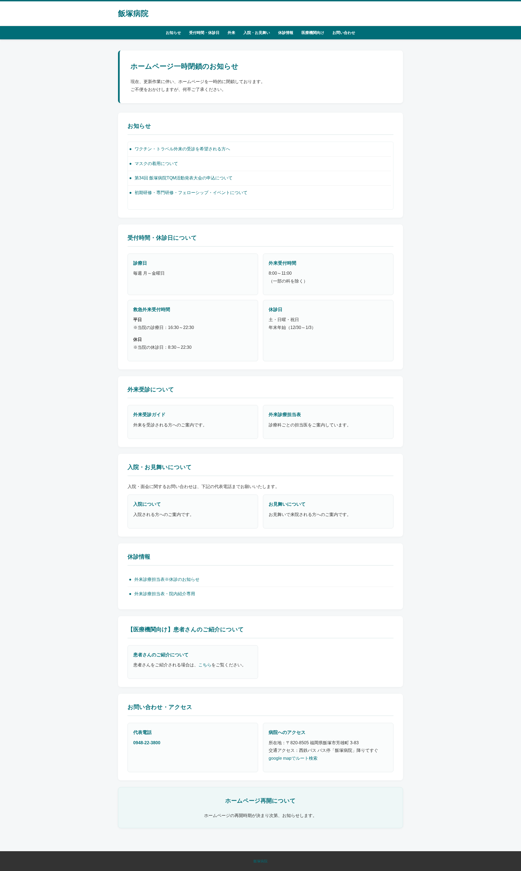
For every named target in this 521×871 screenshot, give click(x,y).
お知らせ (173, 32)
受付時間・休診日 (204, 32)
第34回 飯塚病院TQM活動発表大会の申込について (184, 178)
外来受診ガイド (149, 414)
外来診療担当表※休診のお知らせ (166, 579)
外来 (231, 32)
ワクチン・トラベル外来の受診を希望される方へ (182, 149)
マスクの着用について (156, 163)
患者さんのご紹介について (161, 654)
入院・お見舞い (256, 32)
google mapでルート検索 (293, 758)
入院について (147, 504)
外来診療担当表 (285, 414)
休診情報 (285, 32)
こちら (204, 665)
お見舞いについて (287, 504)
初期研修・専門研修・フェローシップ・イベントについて (191, 192)
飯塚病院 (133, 13)
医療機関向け (312, 32)
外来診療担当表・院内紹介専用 (164, 593)
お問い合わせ (343, 32)
